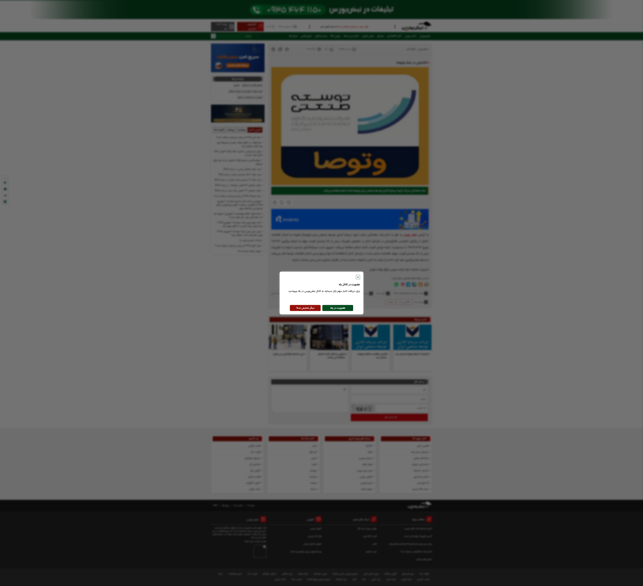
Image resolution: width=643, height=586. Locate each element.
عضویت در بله (337, 308)
